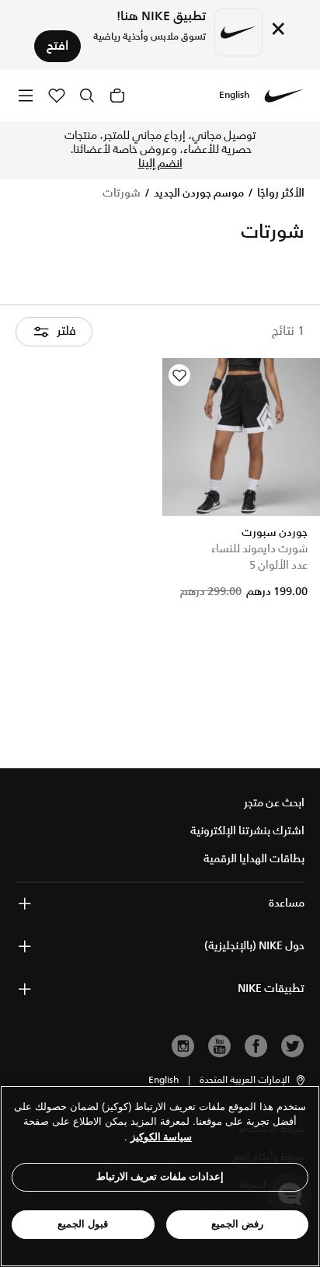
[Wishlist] (179, 375)
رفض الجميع (237, 1224)
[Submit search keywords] (87, 95)
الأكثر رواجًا (279, 193)
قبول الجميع (82, 1224)
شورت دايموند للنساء (259, 549)
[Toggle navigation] (26, 95)
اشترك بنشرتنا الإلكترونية (247, 831)
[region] (160, 1176)
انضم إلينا (160, 164)
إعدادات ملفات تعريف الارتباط (160, 1176)
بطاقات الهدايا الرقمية (253, 859)
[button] (253, 1081)
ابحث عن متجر (274, 803)
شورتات (122, 193)
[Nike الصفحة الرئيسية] (284, 96)
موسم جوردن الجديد (197, 193)
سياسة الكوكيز (161, 1137)
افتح (57, 46)
